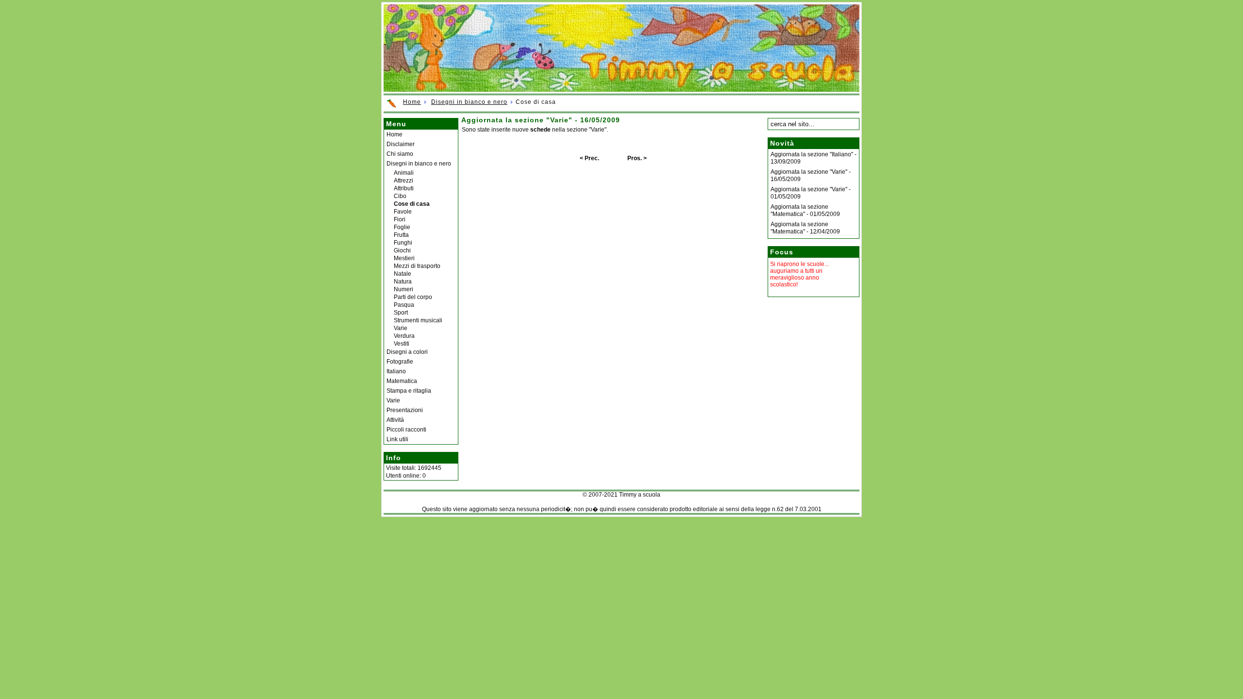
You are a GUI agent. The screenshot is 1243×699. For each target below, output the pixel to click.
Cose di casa (412, 203)
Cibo (400, 196)
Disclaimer (400, 144)
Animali (404, 172)
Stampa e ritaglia (408, 390)
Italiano (396, 371)
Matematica (401, 381)
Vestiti (401, 343)
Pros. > (637, 158)
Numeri (403, 289)
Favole (403, 211)
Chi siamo (399, 153)
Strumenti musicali (418, 320)
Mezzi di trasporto (417, 266)
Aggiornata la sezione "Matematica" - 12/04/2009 (805, 228)
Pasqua (404, 304)
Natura (403, 281)
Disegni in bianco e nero (469, 102)
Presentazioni (404, 410)
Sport (401, 312)
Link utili (397, 439)
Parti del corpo (413, 297)
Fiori (399, 219)
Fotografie (399, 361)
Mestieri (404, 258)
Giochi (402, 250)
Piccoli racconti (406, 429)
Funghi (403, 242)
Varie (400, 328)
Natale (402, 273)
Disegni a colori (407, 352)
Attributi (404, 188)
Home (412, 102)
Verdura (404, 336)
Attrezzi (403, 180)
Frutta (401, 235)
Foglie (402, 227)
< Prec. (589, 158)
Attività (395, 419)
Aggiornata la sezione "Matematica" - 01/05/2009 (805, 210)
